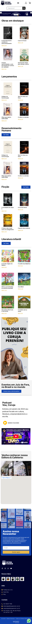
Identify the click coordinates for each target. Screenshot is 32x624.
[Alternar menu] (18, 3)
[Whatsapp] (8, 568)
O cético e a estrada (23, 117)
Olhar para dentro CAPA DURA (6, 118)
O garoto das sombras (24, 228)
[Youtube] (11, 568)
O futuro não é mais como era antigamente (8, 228)
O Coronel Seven (22, 207)
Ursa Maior (21, 286)
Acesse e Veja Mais (13, 423)
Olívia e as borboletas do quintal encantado (7, 287)
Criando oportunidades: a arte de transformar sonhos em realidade (8, 65)
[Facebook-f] (2, 568)
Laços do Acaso (22, 40)
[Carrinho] (29, 2)
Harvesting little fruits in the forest (7, 310)
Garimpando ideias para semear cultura (23, 63)
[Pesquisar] (24, 8)
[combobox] (14, 8)
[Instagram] (5, 568)
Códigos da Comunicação (5, 97)
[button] (1, 13)
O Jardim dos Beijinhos (24, 263)
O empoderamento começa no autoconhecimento (7, 42)
